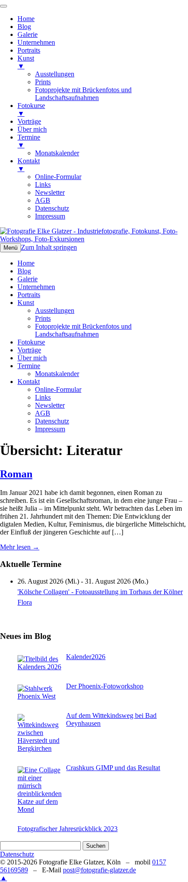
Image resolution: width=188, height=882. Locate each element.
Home (26, 263)
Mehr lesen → (19, 547)
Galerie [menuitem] (27, 34)
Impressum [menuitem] (50, 216)
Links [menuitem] (43, 184)
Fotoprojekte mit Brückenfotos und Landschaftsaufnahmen (83, 330)
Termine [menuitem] (28, 141)
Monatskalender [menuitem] (57, 153)
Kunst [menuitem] (25, 62)
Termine (28, 365)
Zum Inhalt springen (49, 247)
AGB (42, 413)
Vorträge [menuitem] (29, 121)
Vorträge (29, 350)
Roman (16, 474)
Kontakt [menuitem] (28, 164)
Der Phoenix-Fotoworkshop (104, 686)
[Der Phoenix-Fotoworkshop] (39, 692)
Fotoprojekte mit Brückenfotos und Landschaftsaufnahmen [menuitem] (83, 93)
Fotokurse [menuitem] (31, 109)
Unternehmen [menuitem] (36, 42)
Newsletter (50, 405)
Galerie (27, 279)
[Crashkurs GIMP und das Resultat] (39, 790)
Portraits (28, 294)
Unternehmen (36, 286)
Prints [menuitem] (43, 82)
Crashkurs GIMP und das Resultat (113, 767)
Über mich (32, 358)
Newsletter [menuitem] (50, 192)
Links (43, 397)
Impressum (50, 429)
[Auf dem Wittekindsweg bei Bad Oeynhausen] (39, 733)
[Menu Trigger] (3, 6)
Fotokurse (31, 342)
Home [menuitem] (26, 18)
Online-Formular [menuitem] (58, 176)
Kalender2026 (85, 656)
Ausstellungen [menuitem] (54, 74)
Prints (43, 318)
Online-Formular (58, 389)
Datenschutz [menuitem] (52, 208)
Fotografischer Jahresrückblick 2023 (67, 828)
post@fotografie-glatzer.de (99, 870)
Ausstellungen (54, 310)
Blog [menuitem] (24, 26)
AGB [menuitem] (42, 200)
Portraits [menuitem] (28, 50)
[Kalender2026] (39, 663)
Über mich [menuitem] (32, 129)
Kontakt (28, 381)
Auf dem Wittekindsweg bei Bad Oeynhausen (111, 719)
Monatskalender (57, 373)
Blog (24, 271)
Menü (10, 247)
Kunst (25, 302)
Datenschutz (52, 421)
